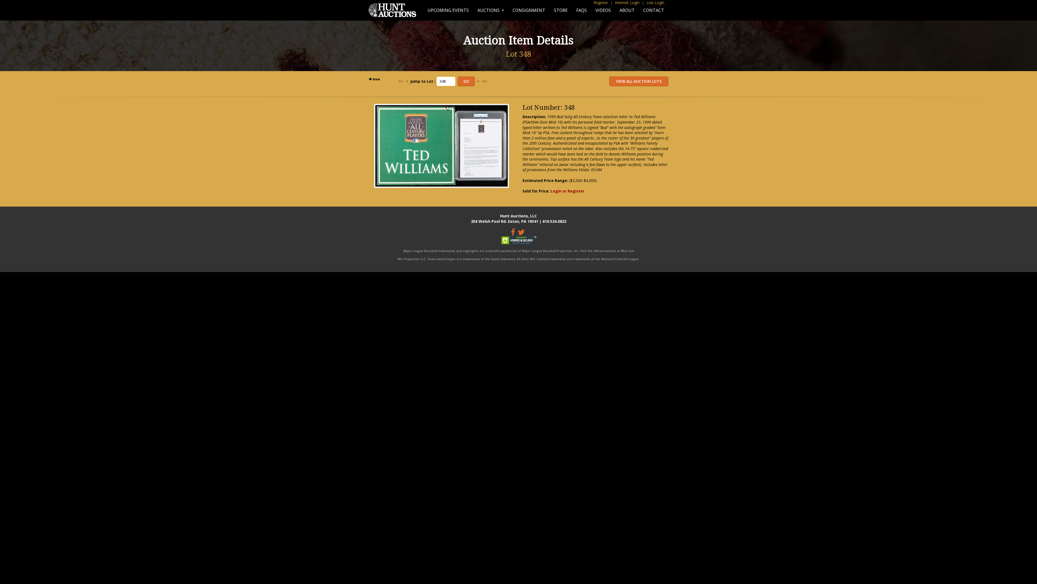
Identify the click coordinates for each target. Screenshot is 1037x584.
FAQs (581, 10)
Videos (603, 10)
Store (561, 10)
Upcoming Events (448, 10)
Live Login (655, 2)
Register (601, 2)
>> (484, 81)
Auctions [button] (489, 10)
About (627, 10)
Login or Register (567, 191)
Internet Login (627, 2)
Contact (653, 10)
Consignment (529, 10)
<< (400, 81)
